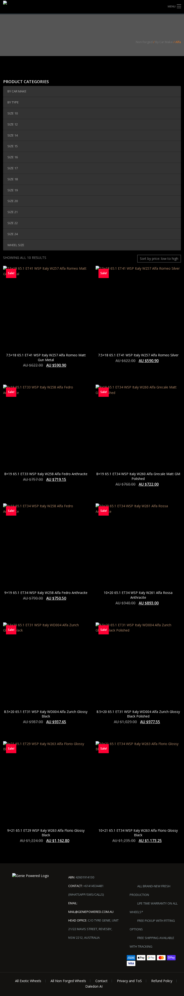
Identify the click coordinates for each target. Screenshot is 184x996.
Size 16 (12, 157)
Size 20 (12, 201)
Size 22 (12, 223)
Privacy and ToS (129, 981)
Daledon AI (94, 986)
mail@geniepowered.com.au (91, 912)
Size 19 (12, 190)
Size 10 (12, 113)
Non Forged (144, 42)
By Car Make (164, 42)
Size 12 (12, 124)
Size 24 (12, 234)
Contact (101, 981)
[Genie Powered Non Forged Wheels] (15, 7)
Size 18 (12, 179)
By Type (13, 102)
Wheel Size (15, 245)
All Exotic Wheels (28, 981)
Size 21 (12, 212)
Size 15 (12, 146)
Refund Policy (161, 981)
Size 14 (12, 135)
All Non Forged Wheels (68, 981)
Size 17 (12, 168)
